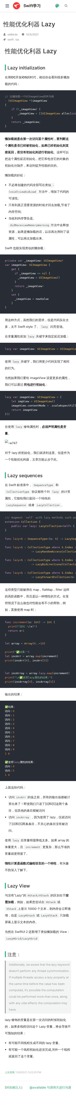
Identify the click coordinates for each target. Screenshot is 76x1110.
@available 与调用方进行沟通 (50, 1087)
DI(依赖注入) (13, 1087)
